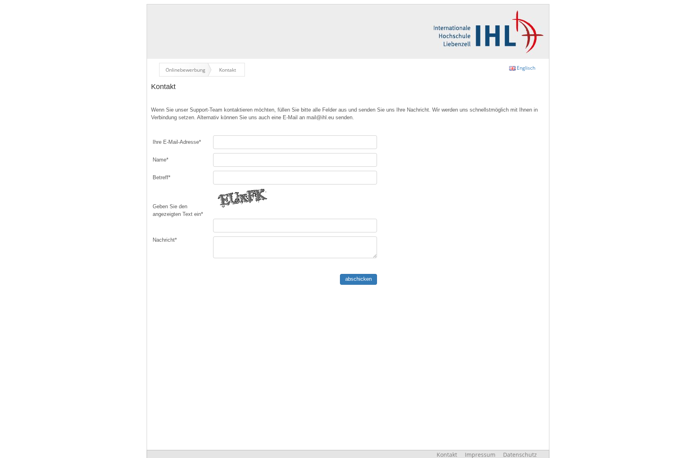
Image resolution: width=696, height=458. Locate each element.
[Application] (348, 31)
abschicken (358, 279)
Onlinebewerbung (185, 69)
